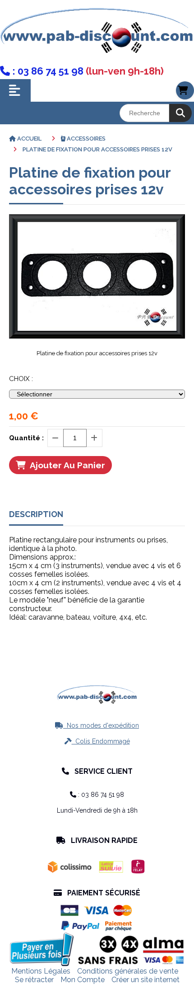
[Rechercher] (180, 113)
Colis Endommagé (97, 741)
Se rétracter (34, 979)
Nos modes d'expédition (97, 725)
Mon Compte (82, 979)
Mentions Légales (40, 971)
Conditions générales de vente (127, 971)
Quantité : (26, 438)
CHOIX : (21, 379)
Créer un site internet (145, 979)
